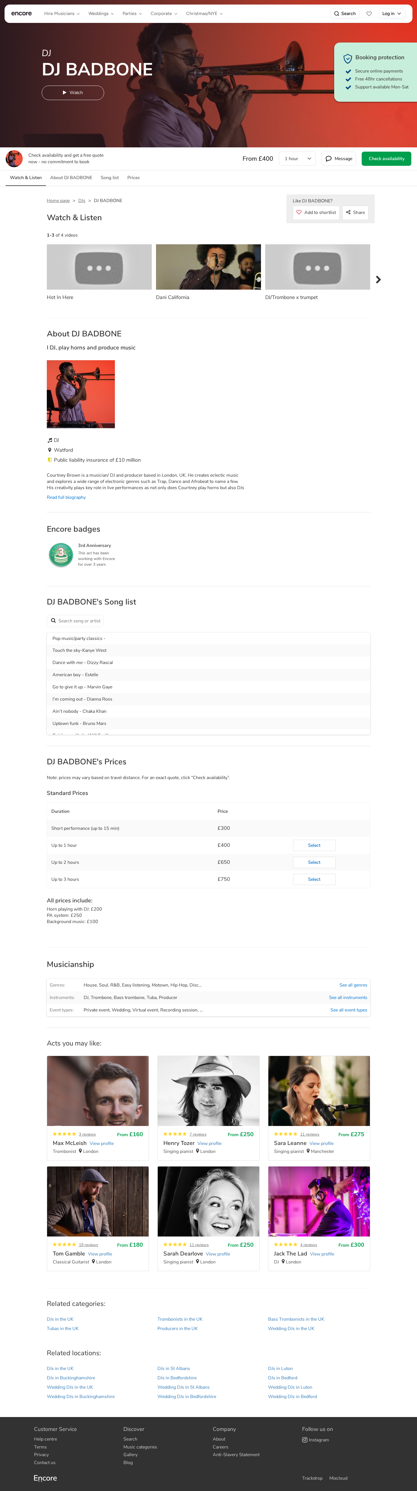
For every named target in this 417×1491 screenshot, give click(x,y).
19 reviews (88, 1245)
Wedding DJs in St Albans (183, 1387)
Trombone (101, 997)
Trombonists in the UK (180, 1319)
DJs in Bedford (282, 1378)
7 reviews (198, 1134)
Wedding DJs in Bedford (292, 1397)
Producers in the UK (177, 1328)
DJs (81, 201)
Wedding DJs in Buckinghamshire (81, 1397)
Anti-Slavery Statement (236, 1455)
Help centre (45, 1439)
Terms (40, 1447)
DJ (86, 997)
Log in (388, 13)
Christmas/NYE (201, 13)
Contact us (45, 1463)
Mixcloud (338, 1478)
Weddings (98, 13)
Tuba (152, 997)
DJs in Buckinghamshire (71, 1378)
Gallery (130, 1455)
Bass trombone (129, 997)
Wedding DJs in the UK (291, 1328)
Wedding (121, 1010)
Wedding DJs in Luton (290, 1387)
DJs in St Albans (173, 1368)
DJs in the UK (60, 1319)
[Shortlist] (369, 14)
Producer (168, 997)
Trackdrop (312, 1478)
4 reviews (308, 1245)
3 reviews (87, 1134)
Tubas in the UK (63, 1328)
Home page (58, 201)
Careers (220, 1447)
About (219, 1439)
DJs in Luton (280, 1368)
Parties (129, 13)
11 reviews (309, 1134)
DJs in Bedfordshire (177, 1378)
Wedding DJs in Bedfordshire (186, 1397)
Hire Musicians (59, 13)
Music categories (140, 1447)
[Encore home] (21, 14)
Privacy (41, 1455)
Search (348, 13)
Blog (128, 1463)
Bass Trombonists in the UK (296, 1319)
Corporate (161, 13)
